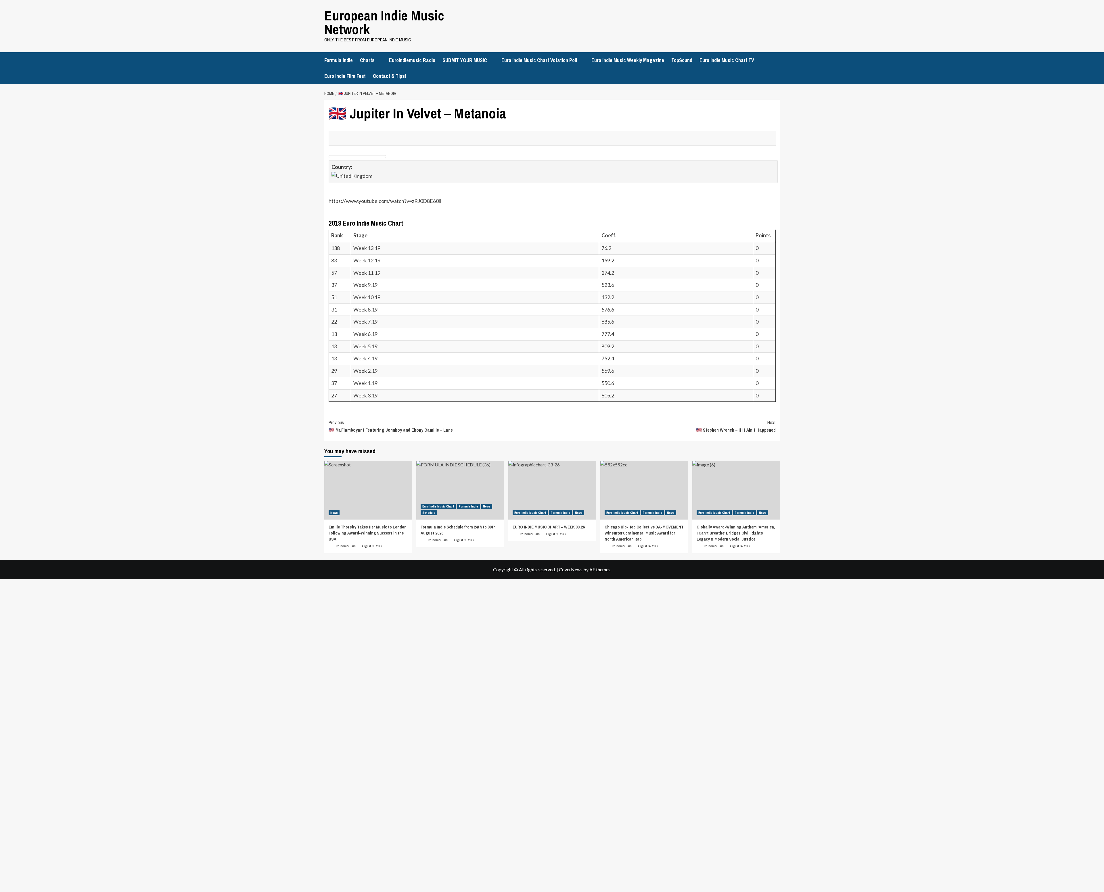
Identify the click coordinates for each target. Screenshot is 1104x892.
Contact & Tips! (389, 76)
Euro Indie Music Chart (438, 506)
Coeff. (608, 235)
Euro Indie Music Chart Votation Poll (539, 60)
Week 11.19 (366, 273)
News (334, 513)
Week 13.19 (366, 248)
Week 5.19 (365, 346)
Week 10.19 (366, 297)
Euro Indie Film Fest (345, 76)
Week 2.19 (365, 371)
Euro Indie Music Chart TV (726, 60)
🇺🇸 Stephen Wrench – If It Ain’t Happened (736, 426)
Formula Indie (338, 60)
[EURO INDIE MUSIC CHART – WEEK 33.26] (552, 490)
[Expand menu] (378, 60)
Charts (367, 60)
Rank (337, 235)
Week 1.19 (365, 383)
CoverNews (570, 569)
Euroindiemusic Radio (412, 60)
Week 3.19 (365, 395)
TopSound (681, 60)
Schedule (428, 513)
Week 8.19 (365, 309)
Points (764, 235)
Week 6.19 (365, 334)
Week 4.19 (365, 358)
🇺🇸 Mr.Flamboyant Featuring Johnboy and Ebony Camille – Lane (391, 426)
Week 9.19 (365, 285)
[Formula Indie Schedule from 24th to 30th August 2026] (460, 490)
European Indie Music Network (384, 22)
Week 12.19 (366, 260)
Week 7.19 (365, 321)
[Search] (776, 59)
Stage (360, 235)
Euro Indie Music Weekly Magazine (627, 60)
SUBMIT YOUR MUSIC (464, 60)
